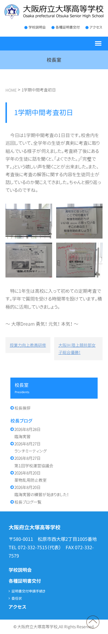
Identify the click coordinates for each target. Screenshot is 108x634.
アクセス (96, 27)
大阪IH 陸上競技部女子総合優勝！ (77, 348)
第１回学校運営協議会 (33, 461)
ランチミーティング (30, 447)
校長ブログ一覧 (27, 502)
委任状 (17, 598)
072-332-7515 (32, 547)
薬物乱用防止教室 (30, 476)
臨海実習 (27, 433)
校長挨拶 (22, 408)
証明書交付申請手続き (29, 591)
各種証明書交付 (68, 27)
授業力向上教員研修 (28, 345)
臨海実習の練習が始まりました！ (41, 491)
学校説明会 (37, 27)
